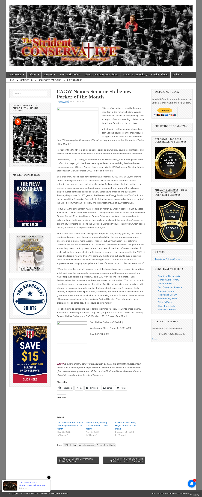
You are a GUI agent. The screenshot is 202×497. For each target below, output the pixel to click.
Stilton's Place (165, 302)
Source (154, 339)
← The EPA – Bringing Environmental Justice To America (76, 460)
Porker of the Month (105, 445)
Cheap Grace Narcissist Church (101, 74)
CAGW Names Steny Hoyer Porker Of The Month (125, 425)
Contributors (74, 80)
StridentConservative (20, 165)
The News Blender (167, 309)
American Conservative (169, 276)
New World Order (70, 74)
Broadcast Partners (50, 80)
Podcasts (177, 74)
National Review (166, 291)
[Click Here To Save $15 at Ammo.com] (30, 382)
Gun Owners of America (170, 287)
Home (11, 80)
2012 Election (70, 445)
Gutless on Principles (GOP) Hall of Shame (145, 74)
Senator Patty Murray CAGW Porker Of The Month (97, 425)
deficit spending (86, 445)
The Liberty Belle (166, 306)
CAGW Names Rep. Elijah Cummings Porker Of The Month (70, 425)
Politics (32, 74)
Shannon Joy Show (167, 298)
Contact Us (26, 80)
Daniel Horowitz (166, 283)
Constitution (15, 74)
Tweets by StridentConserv (168, 259)
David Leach (64, 101)
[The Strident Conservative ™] (101, 33)
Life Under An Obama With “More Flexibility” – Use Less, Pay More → (126, 460)
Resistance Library (167, 294)
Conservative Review (168, 279)
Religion (48, 74)
